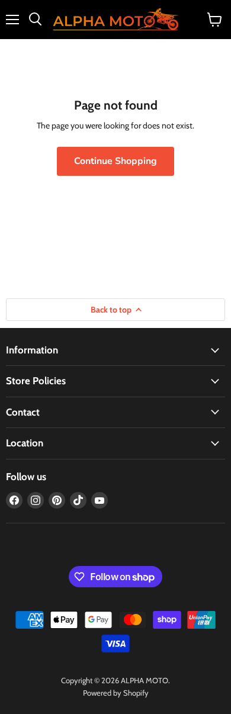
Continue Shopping (115, 161)
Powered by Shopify (116, 692)
